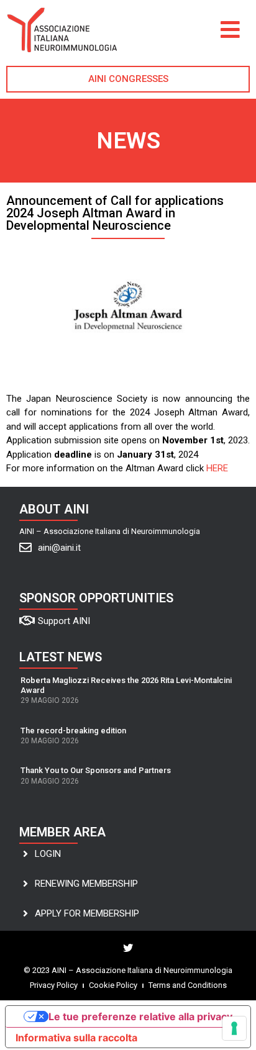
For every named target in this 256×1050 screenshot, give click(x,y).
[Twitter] (128, 948)
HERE (217, 468)
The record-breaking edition (73, 730)
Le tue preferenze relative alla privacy (140, 1016)
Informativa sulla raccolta (76, 1037)
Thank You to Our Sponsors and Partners (96, 770)
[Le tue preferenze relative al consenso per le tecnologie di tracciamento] (234, 1028)
